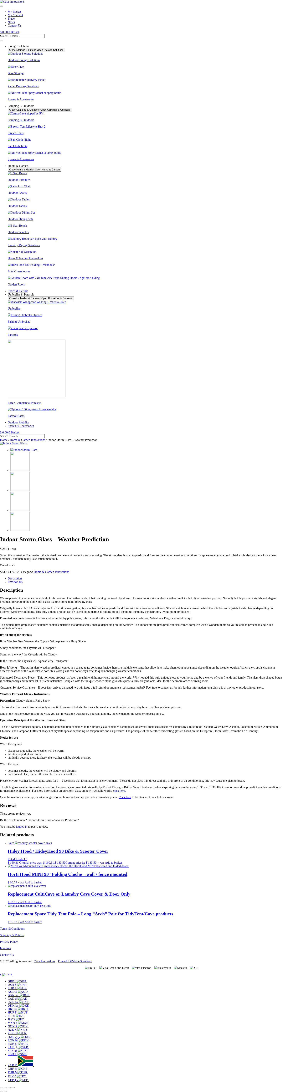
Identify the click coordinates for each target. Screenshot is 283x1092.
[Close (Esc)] (13, 1087)
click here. (119, 790)
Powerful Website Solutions (75, 961)
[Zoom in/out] (1, 1087)
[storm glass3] (20, 470)
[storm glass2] (13, 443)
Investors (5, 948)
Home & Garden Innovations (27, 440)
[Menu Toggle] (1, 6)
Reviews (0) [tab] (15, 582)
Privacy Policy (9, 941)
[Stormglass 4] (20, 510)
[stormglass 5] (20, 530)
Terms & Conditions (12, 928)
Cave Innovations (44, 961)
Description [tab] (15, 578)
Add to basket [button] (113, 862)
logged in (21, 826)
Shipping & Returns (12, 935)
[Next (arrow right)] (5, 1091)
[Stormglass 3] (20, 490)
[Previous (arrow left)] (1, 1091)
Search (4, 35)
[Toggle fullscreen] (5, 1087)
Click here (125, 797)
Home (4, 440)
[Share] (9, 1087)
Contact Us (7, 954)
